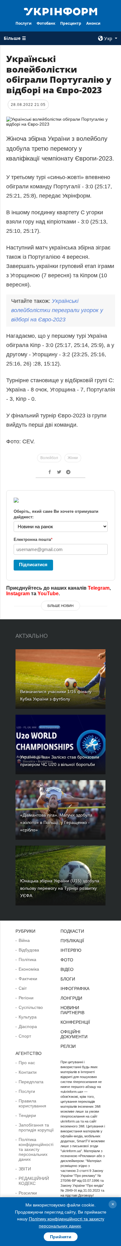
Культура (28, 1016)
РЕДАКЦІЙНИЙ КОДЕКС (34, 1181)
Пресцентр (70, 23)
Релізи (68, 1046)
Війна (24, 940)
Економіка (29, 969)
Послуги (24, 23)
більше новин (60, 606)
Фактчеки (28, 978)
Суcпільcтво (31, 1007)
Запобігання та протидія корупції (36, 1127)
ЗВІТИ (25, 1168)
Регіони (26, 997)
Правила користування (32, 1103)
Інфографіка (74, 988)
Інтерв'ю (70, 950)
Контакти (28, 1072)
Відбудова (29, 949)
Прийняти (60, 1236)
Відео (67, 969)
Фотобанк (46, 23)
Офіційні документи (73, 1034)
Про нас (27, 1062)
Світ (23, 988)
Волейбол (49, 458)
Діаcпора (28, 1026)
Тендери (27, 1115)
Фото (66, 959)
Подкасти (72, 931)
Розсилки (28, 1192)
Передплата (31, 1081)
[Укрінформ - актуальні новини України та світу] (60, 11)
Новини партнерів (72, 1010)
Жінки (73, 458)
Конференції (75, 1022)
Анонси (93, 23)
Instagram (18, 593)
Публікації (72, 940)
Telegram (99, 588)
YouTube (48, 593)
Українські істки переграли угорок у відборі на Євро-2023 (57, 310)
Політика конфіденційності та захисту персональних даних (36, 1149)
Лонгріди (71, 998)
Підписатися (33, 564)
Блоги (67, 978)
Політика (27, 959)
